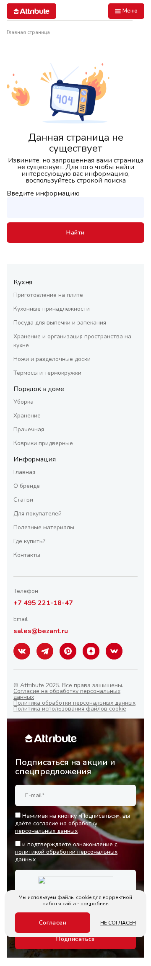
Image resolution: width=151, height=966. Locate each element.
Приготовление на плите (48, 295)
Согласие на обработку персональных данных (66, 694)
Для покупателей (37, 514)
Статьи (23, 500)
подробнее (95, 903)
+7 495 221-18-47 (43, 603)
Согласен (52, 923)
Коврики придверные (43, 443)
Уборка (23, 402)
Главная (24, 472)
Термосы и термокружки (47, 373)
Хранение (27, 416)
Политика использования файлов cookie (69, 709)
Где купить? (29, 541)
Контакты (26, 555)
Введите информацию (43, 193)
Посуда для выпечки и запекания (59, 323)
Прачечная (28, 429)
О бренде (26, 486)
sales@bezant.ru (40, 631)
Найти (75, 233)
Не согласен (118, 922)
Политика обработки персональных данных (74, 703)
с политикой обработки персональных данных (66, 851)
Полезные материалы (43, 527)
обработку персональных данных (56, 827)
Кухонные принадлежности (51, 309)
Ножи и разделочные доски (52, 359)
